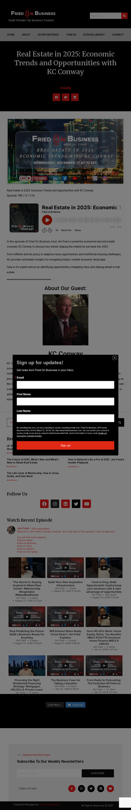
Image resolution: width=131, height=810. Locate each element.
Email (20, 377)
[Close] (114, 358)
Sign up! (66, 445)
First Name (24, 394)
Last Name (24, 411)
